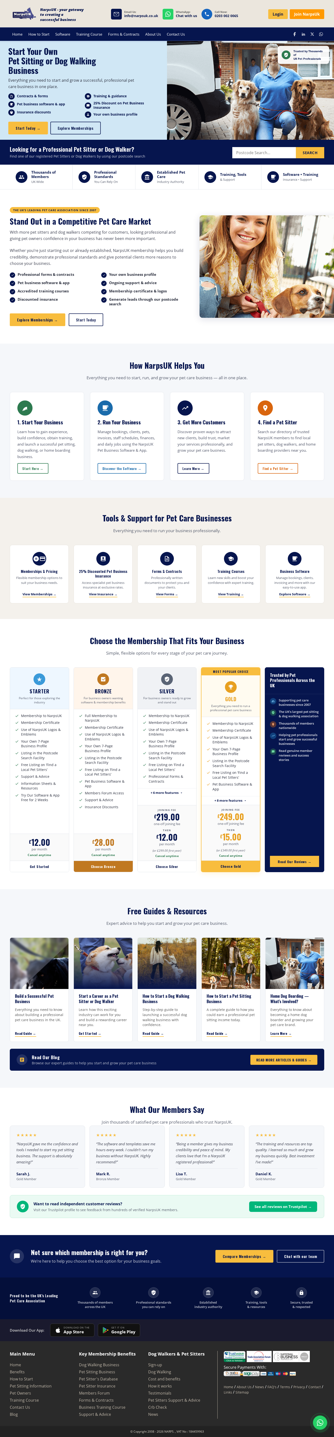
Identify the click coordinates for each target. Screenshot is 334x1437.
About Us (153, 34)
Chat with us (186, 16)
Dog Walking (159, 1372)
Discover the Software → (122, 468)
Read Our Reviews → (294, 861)
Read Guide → (25, 1033)
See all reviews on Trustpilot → (283, 1206)
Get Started (39, 866)
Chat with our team (300, 1256)
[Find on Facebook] (294, 34)
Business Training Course (102, 1407)
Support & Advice (95, 1414)
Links (228, 1392)
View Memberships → (39, 594)
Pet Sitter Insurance (97, 1386)
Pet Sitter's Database (98, 1379)
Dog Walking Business (99, 1364)
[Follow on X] (312, 34)
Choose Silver (167, 866)
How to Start (38, 34)
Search (310, 152)
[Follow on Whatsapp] (321, 34)
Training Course (89, 34)
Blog (14, 1414)
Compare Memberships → (244, 1256)
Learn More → (193, 468)
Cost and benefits (164, 1379)
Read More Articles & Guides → (284, 1059)
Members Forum (94, 1393)
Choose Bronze (103, 866)
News (153, 1414)
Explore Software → (294, 594)
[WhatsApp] (320, 1423)
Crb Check (157, 1407)
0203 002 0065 (226, 16)
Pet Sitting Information (31, 1386)
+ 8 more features (228, 800)
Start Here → (33, 468)
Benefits (17, 1372)
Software (62, 34)
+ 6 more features (164, 793)
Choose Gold (231, 866)
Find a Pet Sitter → (278, 468)
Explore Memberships (76, 128)
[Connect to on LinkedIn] (303, 34)
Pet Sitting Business (97, 1372)
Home (17, 34)
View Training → (231, 594)
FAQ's (272, 1387)
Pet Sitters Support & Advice (174, 1400)
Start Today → (28, 128)
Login (278, 14)
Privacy (299, 1387)
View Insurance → (103, 594)
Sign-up (155, 1364)
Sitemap (242, 1392)
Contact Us (176, 34)
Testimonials (159, 1393)
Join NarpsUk (307, 14)
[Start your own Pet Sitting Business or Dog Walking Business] (24, 14)
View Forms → (167, 594)
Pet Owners (20, 1393)
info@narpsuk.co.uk (141, 16)
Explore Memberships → (37, 319)
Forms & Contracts (123, 34)
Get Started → (90, 1033)
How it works (160, 1386)
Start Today (86, 319)
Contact (314, 1387)
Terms (285, 1387)
